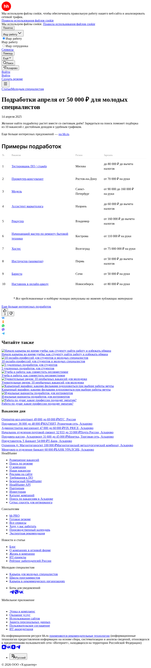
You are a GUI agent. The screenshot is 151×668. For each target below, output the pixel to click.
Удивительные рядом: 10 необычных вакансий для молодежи (43, 382)
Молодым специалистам (27, 89)
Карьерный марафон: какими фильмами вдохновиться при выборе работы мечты (56, 389)
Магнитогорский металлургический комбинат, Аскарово (94, 445)
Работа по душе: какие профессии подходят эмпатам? (37, 403)
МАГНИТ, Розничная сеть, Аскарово (67, 423)
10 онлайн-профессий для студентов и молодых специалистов (43, 361)
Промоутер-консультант (27, 178)
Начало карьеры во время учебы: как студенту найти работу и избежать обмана (55, 354)
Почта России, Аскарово (96, 432)
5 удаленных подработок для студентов (28, 368)
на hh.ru (64, 134)
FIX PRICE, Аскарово (78, 428)
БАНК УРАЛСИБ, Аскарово (75, 449)
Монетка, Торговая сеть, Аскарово (90, 436)
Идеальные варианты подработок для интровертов (36, 396)
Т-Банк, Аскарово (60, 441)
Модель (17, 191)
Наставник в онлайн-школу (30, 284)
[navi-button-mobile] (5, 84)
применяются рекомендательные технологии (79, 635)
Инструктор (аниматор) (27, 261)
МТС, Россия (67, 419)
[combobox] (18, 656)
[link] (8, 62)
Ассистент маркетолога (27, 206)
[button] (6, 72)
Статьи (6, 89)
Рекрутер (18, 221)
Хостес (16, 248)
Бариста (17, 273)
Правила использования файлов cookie (69, 24)
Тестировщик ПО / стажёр (29, 166)
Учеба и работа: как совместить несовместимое (33, 375)
